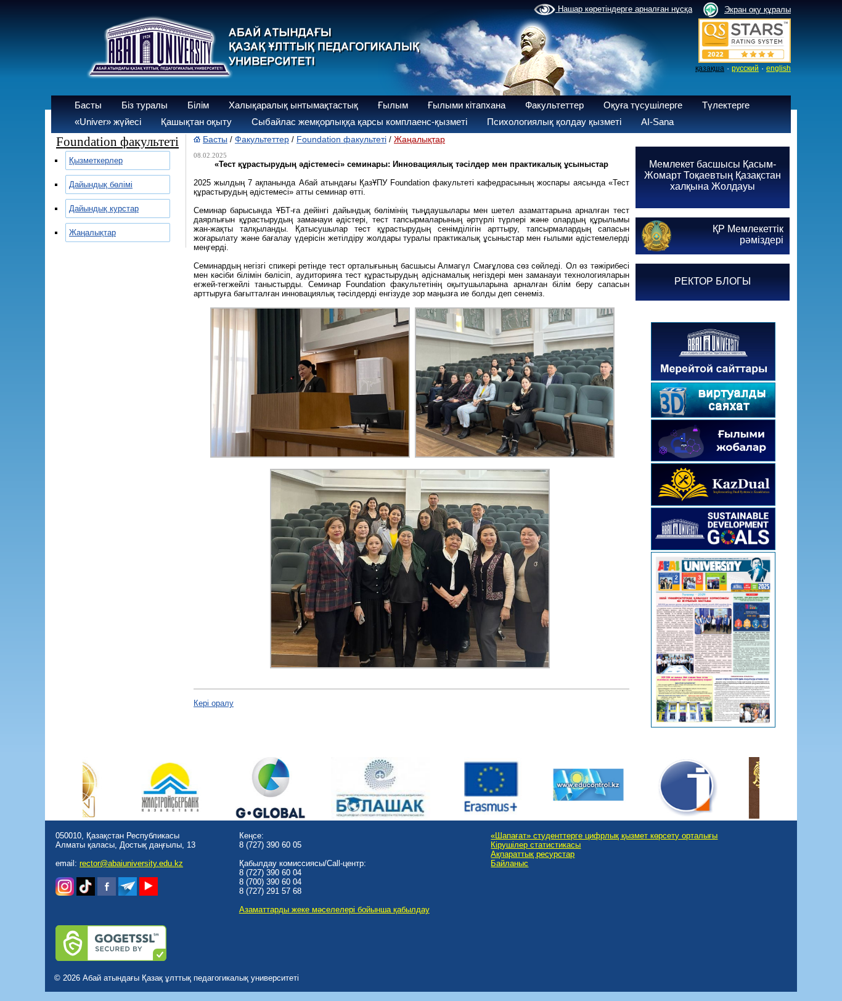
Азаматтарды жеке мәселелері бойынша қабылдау (334, 909)
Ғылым (393, 105)
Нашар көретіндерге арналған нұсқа (623, 9)
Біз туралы (144, 105)
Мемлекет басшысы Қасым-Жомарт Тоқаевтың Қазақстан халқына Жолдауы (712, 175)
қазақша (709, 68)
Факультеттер (554, 105)
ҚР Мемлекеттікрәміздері (748, 234)
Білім (198, 105)
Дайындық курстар (104, 208)
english (778, 68)
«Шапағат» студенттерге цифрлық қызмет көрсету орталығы (604, 835)
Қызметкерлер (96, 160)
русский (745, 68)
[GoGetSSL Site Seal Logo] (110, 958)
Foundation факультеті (341, 139)
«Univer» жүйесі (108, 121)
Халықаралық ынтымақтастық (293, 105)
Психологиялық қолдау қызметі (554, 121)
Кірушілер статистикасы (536, 844)
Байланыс (509, 863)
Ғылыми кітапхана (466, 105)
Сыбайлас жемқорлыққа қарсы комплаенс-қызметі (359, 121)
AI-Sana (657, 121)
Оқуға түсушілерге (642, 105)
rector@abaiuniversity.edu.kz (131, 863)
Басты (88, 105)
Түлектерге (726, 105)
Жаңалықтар (92, 232)
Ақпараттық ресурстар (532, 854)
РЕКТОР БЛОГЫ (712, 281)
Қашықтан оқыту (196, 121)
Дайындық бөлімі (101, 184)
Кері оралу (214, 703)
